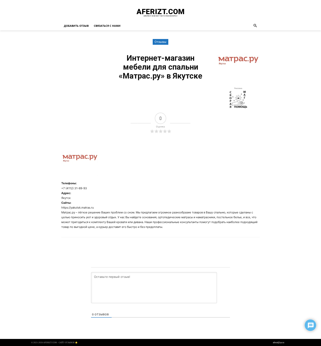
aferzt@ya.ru (278, 342)
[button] (255, 25)
